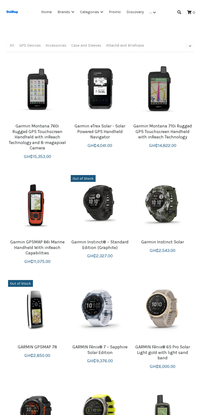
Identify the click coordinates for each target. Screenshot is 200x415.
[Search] (179, 12)
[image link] (12, 12)
